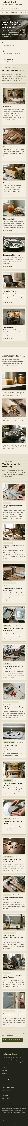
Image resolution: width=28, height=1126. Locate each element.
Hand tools (5, 12)
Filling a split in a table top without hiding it (12, 860)
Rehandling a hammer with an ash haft (13, 898)
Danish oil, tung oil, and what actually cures (12, 589)
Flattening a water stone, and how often (12, 822)
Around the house (9, 291)
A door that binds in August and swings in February (13, 1015)
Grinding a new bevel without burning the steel (12, 977)
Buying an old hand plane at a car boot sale (13, 667)
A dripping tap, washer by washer (11, 746)
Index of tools (5, 1095)
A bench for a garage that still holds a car (13, 784)
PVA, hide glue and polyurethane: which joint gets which (13, 938)
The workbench (8, 327)
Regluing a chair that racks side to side (13, 547)
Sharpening (14, 12)
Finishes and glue (9, 219)
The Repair (9, 2)
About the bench (6, 1098)
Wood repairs (8, 183)
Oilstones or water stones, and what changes (13, 629)
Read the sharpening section (12, 1039)
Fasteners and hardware (11, 255)
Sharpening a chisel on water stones (12, 507)
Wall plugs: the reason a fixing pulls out (13, 708)
